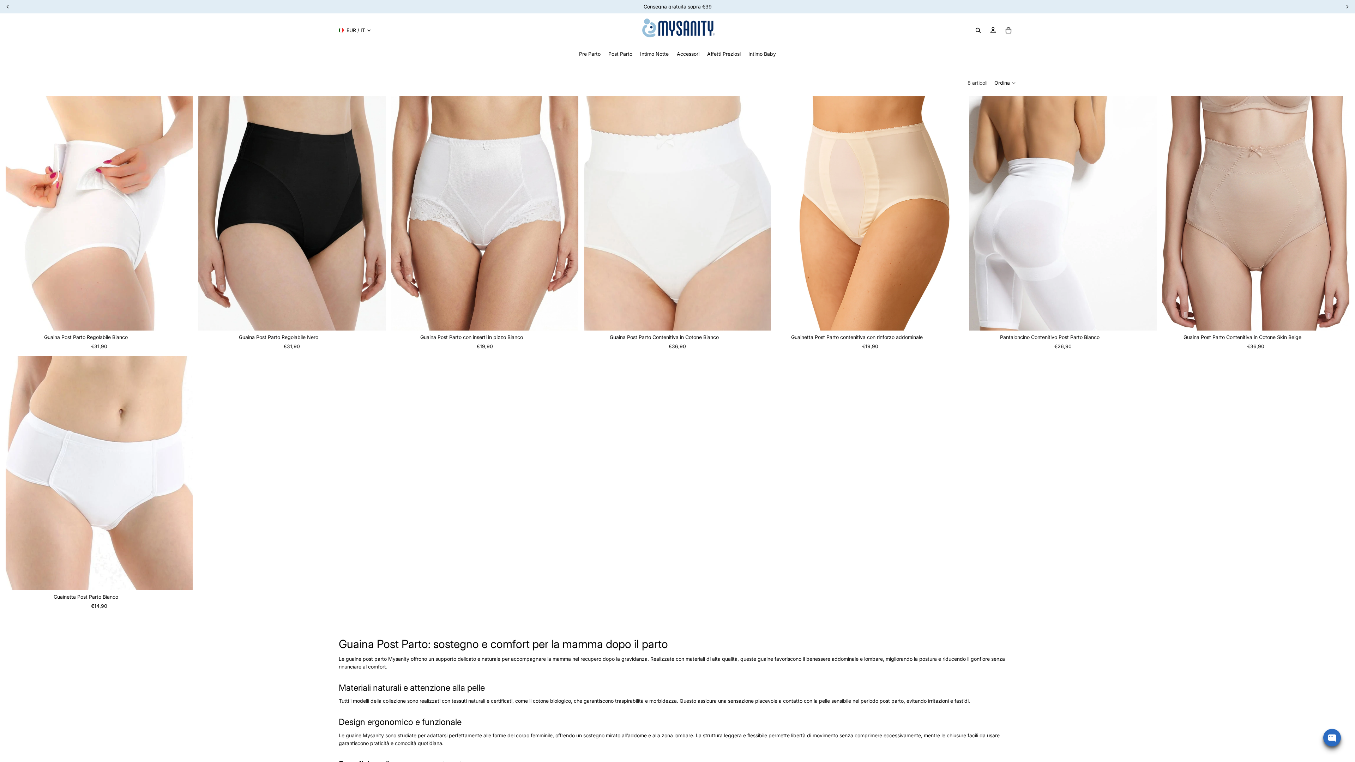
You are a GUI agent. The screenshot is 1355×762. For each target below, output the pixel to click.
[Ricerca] (978, 30)
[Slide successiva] (182, 213)
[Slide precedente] (16, 213)
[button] (1005, 83)
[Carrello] (1008, 30)
